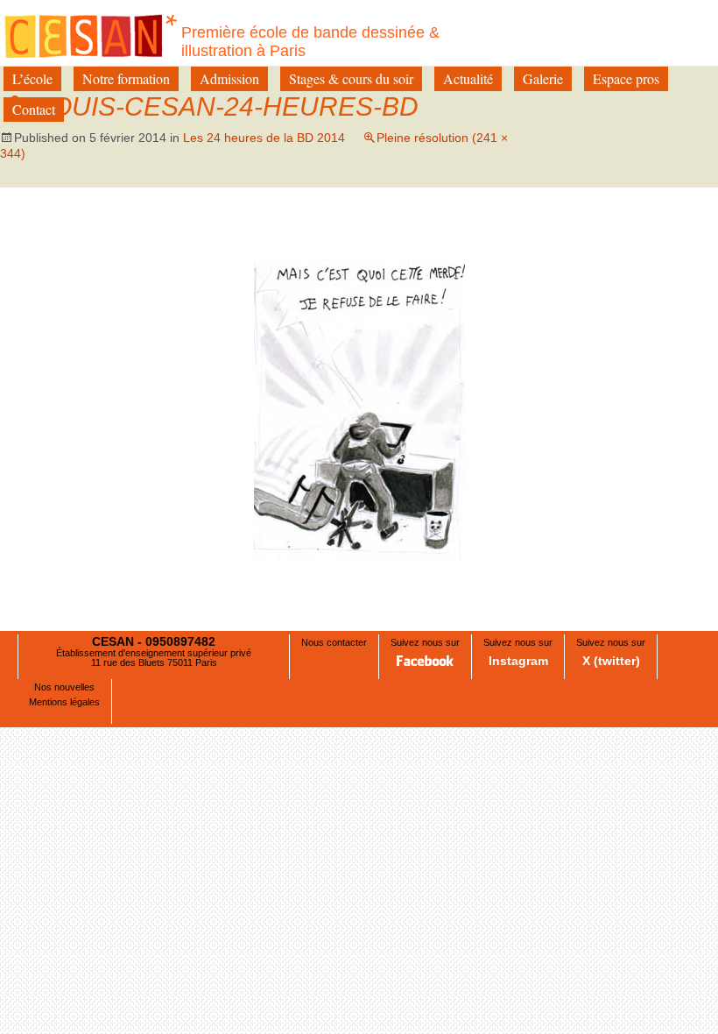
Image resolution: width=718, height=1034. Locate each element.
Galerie (543, 78)
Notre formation (126, 78)
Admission (229, 78)
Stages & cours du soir (351, 78)
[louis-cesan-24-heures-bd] (359, 408)
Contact (33, 109)
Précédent (89, 241)
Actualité (468, 78)
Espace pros (626, 78)
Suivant (636, 241)
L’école (32, 78)
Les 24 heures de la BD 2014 (264, 138)
